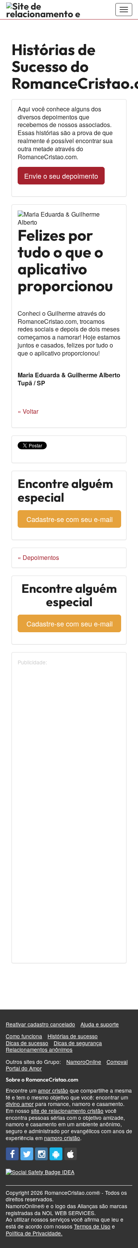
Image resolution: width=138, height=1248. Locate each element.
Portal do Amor (24, 1068)
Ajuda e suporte (99, 1024)
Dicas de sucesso (27, 1043)
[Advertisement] (69, 735)
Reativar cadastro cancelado (40, 1024)
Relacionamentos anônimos (39, 1049)
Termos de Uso (92, 1226)
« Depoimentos (38, 557)
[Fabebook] (12, 1153)
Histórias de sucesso (73, 1036)
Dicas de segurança (78, 1043)
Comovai (117, 1061)
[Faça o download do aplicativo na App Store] (70, 1153)
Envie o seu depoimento (61, 176)
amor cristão (53, 1090)
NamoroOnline (83, 1061)
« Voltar (28, 411)
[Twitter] (26, 1153)
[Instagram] (41, 1153)
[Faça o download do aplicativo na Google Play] (55, 1153)
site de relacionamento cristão (67, 1110)
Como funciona (24, 1036)
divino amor (20, 1104)
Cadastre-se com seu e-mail (69, 519)
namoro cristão (62, 1138)
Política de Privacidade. (34, 1233)
